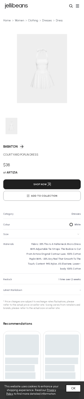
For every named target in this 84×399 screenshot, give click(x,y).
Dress (59, 20)
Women (19, 20)
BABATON (10, 146)
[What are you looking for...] (71, 6)
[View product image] (42, 68)
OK (73, 388)
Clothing (33, 20)
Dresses (47, 20)
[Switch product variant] (11, 126)
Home (7, 20)
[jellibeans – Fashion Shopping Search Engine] (16, 6)
